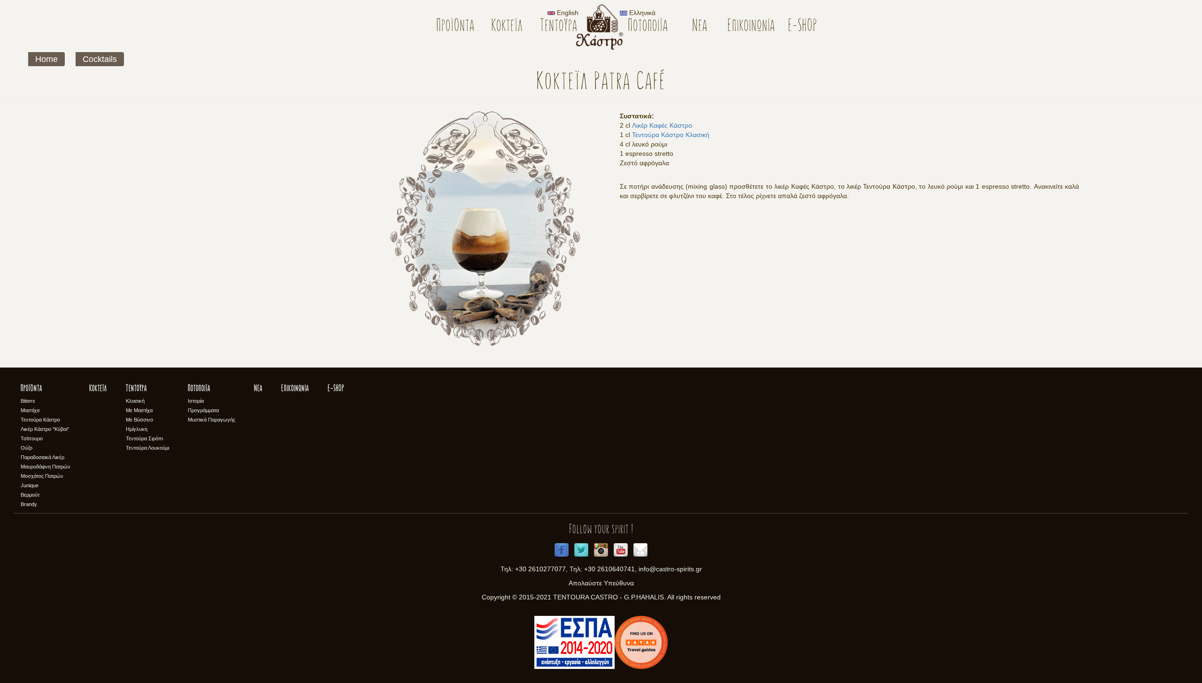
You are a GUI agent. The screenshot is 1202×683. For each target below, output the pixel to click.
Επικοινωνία (751, 26)
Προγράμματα (203, 410)
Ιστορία (196, 401)
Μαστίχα (30, 410)
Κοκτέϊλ (507, 26)
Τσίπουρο (32, 438)
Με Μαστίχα (139, 410)
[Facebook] (561, 550)
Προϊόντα (455, 26)
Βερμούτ (30, 495)
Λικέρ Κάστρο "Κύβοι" (45, 429)
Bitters (28, 401)
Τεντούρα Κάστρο (40, 419)
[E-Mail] (640, 550)
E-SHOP (802, 26)
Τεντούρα (558, 26)
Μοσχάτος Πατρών (42, 476)
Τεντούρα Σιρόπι (144, 438)
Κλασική (135, 401)
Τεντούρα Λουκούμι (147, 448)
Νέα (699, 26)
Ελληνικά (641, 12)
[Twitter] (581, 550)
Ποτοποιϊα (648, 26)
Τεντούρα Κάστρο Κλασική (670, 134)
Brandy (29, 504)
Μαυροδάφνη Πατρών (45, 466)
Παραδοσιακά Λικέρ (42, 457)
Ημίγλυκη (136, 429)
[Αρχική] (603, 27)
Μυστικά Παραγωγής (211, 419)
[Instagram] (601, 550)
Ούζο (26, 448)
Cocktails (100, 59)
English (566, 12)
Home (46, 59)
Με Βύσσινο (139, 419)
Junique (30, 485)
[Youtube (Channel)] (620, 550)
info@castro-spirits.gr (670, 569)
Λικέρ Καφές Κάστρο (662, 125)
